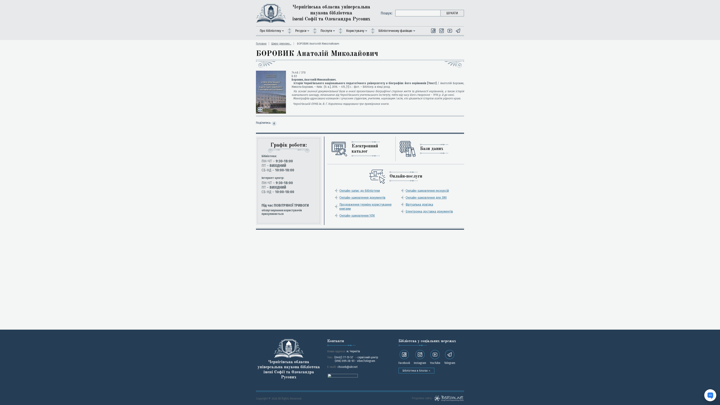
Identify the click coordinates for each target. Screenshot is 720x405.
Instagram (420, 363)
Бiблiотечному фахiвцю (395, 31)
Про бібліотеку (270, 31)
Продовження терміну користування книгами (365, 206)
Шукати (452, 13)
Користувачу (355, 31)
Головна (261, 43)
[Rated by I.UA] (343, 375)
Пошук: (386, 13)
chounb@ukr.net (348, 367)
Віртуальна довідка (419, 204)
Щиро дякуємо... (281, 43)
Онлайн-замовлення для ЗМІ (426, 198)
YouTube (435, 363)
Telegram (449, 363)
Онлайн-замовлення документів (362, 198)
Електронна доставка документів (429, 211)
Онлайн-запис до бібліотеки (359, 191)
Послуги (326, 31)
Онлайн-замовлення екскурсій (427, 191)
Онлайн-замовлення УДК (357, 216)
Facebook (404, 363)
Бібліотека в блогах (415, 370)
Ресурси (300, 31)
